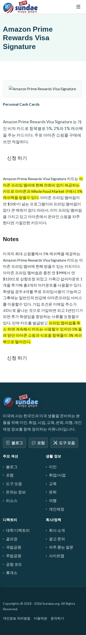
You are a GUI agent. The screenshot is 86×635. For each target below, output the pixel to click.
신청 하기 (17, 158)
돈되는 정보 (16, 492)
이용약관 (40, 618)
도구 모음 (67, 442)
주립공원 (13, 555)
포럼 (41, 442)
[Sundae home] (21, 400)
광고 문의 (57, 538)
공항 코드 (14, 564)
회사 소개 (57, 530)
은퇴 (53, 492)
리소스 (11, 500)
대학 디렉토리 (18, 530)
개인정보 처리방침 (16, 618)
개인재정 (56, 509)
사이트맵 (56, 555)
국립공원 (13, 547)
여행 (53, 500)
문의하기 (57, 618)
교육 (53, 483)
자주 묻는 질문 (61, 547)
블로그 (17, 442)
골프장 (11, 538)
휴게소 (11, 572)
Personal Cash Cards (21, 104)
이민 (53, 466)
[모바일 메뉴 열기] (78, 7)
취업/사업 (57, 475)
